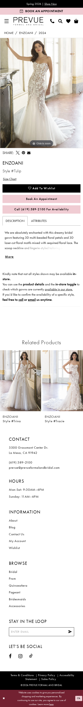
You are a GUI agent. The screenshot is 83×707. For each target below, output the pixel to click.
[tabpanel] (41, 93)
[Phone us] (52, 21)
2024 (42, 33)
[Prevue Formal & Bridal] (28, 21)
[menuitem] (7, 21)
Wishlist (14, 548)
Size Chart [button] (9, 179)
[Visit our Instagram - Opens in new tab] (20, 656)
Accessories (17, 606)
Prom (12, 578)
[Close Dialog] (4, 698)
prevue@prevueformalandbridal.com (34, 467)
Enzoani (26, 33)
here (51, 704)
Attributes (39, 221)
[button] (7, 21)
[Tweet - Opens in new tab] (17, 153)
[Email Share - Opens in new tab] (28, 153)
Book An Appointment (41, 199)
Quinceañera (18, 585)
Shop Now (50, 4)
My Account (17, 541)
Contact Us (16, 534)
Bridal (13, 572)
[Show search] (60, 21)
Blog (12, 527)
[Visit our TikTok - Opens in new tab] (31, 656)
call (21, 300)
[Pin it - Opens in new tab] (23, 153)
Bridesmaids (17, 599)
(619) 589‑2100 (20, 462)
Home (9, 33)
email (32, 300)
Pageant (14, 592)
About (13, 520)
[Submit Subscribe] (70, 631)
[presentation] (20, 380)
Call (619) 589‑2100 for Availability (41, 209)
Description (15, 221)
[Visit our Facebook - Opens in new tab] (10, 656)
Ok (78, 698)
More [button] (9, 256)
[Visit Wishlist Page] (68, 21)
